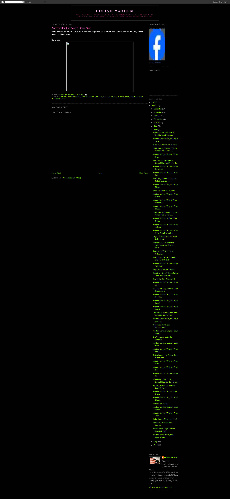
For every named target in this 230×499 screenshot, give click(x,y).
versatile (56, 98)
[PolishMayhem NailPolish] (157, 60)
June (156, 130)
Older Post (143, 173)
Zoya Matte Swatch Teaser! (163, 269)
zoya (63, 98)
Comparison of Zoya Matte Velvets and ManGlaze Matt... (163, 245)
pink (122, 97)
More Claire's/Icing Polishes (164, 191)
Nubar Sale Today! (160, 404)
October (157, 116)
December (158, 109)
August (157, 123)
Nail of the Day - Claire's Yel (164, 279)
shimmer (134, 97)
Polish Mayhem (115, 11)
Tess (141, 97)
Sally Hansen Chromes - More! (165, 419)
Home (100, 173)
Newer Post (56, 173)
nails (116, 97)
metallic (98, 97)
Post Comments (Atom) (72, 178)
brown (84, 97)
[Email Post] (86, 94)
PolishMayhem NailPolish (157, 28)
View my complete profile (160, 487)
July (156, 126)
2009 (154, 106)
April (156, 445)
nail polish (108, 97)
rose (127, 97)
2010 (154, 102)
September (158, 119)
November (158, 112)
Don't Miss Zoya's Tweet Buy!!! (165, 145)
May (156, 442)
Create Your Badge (155, 62)
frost (91, 97)
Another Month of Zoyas (70, 97)
